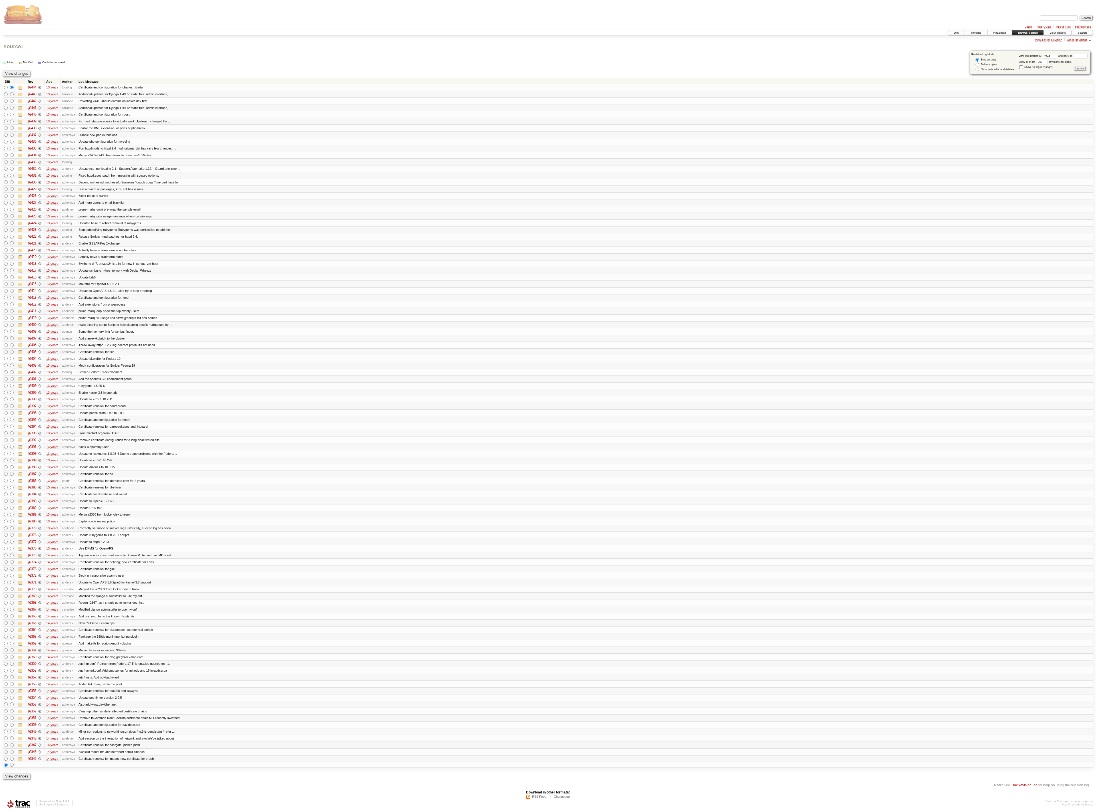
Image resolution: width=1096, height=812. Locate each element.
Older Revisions (1077, 39)
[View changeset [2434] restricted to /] (39, 155)
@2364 (32, 630)
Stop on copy (988, 59)
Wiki (956, 32)
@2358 (32, 670)
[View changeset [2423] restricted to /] (39, 230)
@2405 (32, 352)
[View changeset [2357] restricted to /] (39, 677)
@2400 (32, 386)
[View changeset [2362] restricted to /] (39, 643)
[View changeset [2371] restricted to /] (39, 582)
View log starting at (1030, 55)
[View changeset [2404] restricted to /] (39, 359)
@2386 (32, 481)
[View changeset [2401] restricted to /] (39, 379)
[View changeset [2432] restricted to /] (39, 169)
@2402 (32, 372)
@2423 (32, 230)
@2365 (32, 623)
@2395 (32, 420)
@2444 (32, 87)
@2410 (32, 318)
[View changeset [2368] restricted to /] (39, 603)
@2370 (32, 589)
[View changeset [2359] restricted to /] (39, 664)
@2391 (32, 447)
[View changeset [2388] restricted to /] (39, 467)
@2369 (32, 596)
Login (1028, 26)
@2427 (32, 203)
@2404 (32, 359)
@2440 (32, 114)
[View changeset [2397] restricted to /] (39, 406)
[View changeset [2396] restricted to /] (39, 413)
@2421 (32, 243)
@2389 (32, 460)
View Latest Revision (1048, 39)
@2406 (32, 345)
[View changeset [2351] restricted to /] (39, 718)
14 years (52, 555)
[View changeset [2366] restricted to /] (39, 616)
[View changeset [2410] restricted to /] (39, 318)
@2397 (32, 406)
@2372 (32, 575)
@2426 (32, 209)
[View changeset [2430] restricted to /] (39, 182)
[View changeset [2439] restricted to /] (39, 121)
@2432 (32, 169)
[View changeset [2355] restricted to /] (39, 691)
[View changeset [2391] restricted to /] (39, 447)
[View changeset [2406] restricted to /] (39, 345)
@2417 (32, 270)
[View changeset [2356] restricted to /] (39, 684)
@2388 (32, 467)
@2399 (32, 393)
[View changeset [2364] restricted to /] (39, 630)
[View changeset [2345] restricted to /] (39, 759)
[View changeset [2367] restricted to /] (39, 609)
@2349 (32, 732)
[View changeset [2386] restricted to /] (39, 481)
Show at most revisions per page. (1045, 61)
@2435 (32, 148)
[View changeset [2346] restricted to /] (39, 752)
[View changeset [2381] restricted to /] (39, 514)
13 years (52, 87)
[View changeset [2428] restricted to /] (39, 196)
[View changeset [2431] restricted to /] (39, 175)
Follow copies (988, 64)
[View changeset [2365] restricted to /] (39, 623)
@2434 (32, 155)
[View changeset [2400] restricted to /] (39, 386)
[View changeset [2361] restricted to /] (39, 650)
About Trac (1063, 26)
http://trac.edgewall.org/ (1077, 804)
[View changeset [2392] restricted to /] (39, 440)
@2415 (32, 284)
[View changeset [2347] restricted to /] (39, 745)
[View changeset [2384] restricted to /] (39, 494)
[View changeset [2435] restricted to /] (39, 148)
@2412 (32, 304)
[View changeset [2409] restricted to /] (39, 325)
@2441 (32, 108)
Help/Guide (1044, 26)
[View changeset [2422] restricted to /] (39, 237)
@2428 (32, 196)
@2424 (32, 223)
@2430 (32, 182)
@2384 (32, 494)
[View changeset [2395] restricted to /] (39, 420)
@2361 (32, 650)
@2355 (32, 691)
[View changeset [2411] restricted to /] (39, 311)
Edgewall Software (56, 804)
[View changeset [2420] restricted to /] (39, 250)
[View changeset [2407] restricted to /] (39, 338)
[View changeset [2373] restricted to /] (39, 569)
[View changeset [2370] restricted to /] (39, 589)
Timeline (976, 32)
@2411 (32, 311)
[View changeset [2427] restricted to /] (39, 203)
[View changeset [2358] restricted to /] (39, 670)
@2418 (32, 264)
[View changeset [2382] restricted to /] (39, 508)
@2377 (32, 542)
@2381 (32, 514)
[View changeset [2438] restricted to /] (39, 128)
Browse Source (1028, 32)
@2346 (32, 752)
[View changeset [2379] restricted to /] (39, 528)
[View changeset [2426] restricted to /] (39, 209)
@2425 (32, 216)
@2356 (32, 684)
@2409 (32, 325)
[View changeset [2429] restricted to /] (39, 189)
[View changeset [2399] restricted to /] (39, 393)
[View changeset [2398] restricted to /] (39, 399)
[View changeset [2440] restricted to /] (39, 114)
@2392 (32, 440)
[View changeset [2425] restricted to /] (39, 216)
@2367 (32, 609)
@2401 (32, 379)
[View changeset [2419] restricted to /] (39, 257)
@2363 (32, 637)
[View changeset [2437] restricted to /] (39, 135)
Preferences (1083, 26)
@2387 (32, 474)
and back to (1065, 55)
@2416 (32, 277)
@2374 (32, 562)
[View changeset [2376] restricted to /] (39, 548)
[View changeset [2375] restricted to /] (39, 555)
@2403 (32, 365)
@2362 (32, 643)
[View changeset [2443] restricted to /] (39, 94)
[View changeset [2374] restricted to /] (39, 562)
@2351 (32, 718)
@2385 (32, 487)
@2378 (32, 535)
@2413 (32, 298)
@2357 (32, 677)
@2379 (32, 528)
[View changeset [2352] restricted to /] (39, 711)
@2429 (32, 189)
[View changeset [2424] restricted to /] (39, 223)
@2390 (32, 454)
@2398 (32, 399)
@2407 (32, 338)
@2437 (32, 135)
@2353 (32, 704)
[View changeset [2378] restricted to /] (39, 535)
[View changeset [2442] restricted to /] (39, 101)
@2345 (32, 759)
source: (13, 46)
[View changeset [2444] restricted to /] (39, 87)
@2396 (32, 413)
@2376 (32, 548)
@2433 (32, 162)
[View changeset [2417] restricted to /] (39, 270)
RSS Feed (539, 796)
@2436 (32, 142)
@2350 (32, 725)
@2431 (32, 175)
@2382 (32, 508)
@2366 (32, 616)
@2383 (32, 501)
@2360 (32, 657)
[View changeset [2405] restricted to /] (39, 352)
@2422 (32, 237)
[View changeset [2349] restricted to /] (39, 732)
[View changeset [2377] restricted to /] (39, 542)
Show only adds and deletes (997, 69)
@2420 (32, 250)
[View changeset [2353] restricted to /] (39, 704)
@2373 (32, 569)
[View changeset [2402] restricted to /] (39, 372)
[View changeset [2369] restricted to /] (39, 596)
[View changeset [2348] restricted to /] (39, 738)
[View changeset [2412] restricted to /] (39, 304)
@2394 (32, 427)
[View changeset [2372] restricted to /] (39, 575)
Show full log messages (1038, 67)
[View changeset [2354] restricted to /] (39, 698)
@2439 (32, 121)
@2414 (32, 291)
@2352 (32, 711)
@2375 (32, 555)
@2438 (32, 128)
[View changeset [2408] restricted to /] (39, 332)
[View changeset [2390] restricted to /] (39, 454)
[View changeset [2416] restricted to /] (39, 277)
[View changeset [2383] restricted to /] (39, 501)
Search (1082, 32)
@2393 (32, 433)
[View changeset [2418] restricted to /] (39, 264)
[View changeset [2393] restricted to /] (39, 433)
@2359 (32, 664)
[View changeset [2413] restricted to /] (39, 298)
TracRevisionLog (1024, 785)
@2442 (32, 101)
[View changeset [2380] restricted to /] (39, 521)
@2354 (32, 698)
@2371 (32, 582)
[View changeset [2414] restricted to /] (39, 291)
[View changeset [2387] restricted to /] (39, 474)
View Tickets (1057, 32)
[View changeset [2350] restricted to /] (39, 725)
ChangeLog (562, 796)
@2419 (32, 257)
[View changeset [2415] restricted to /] (39, 284)
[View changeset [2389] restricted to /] (39, 460)
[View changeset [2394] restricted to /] (39, 427)
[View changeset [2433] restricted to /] (39, 162)
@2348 (32, 738)
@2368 (32, 603)
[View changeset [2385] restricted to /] (39, 487)
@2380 (32, 521)
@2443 (32, 94)
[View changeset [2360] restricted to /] (39, 657)
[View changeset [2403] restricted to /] (39, 365)
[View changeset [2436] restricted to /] (39, 142)
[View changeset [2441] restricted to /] (39, 108)
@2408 (32, 332)
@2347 (32, 745)
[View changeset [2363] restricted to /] (39, 637)
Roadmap (999, 32)
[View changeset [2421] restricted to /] (39, 243)
